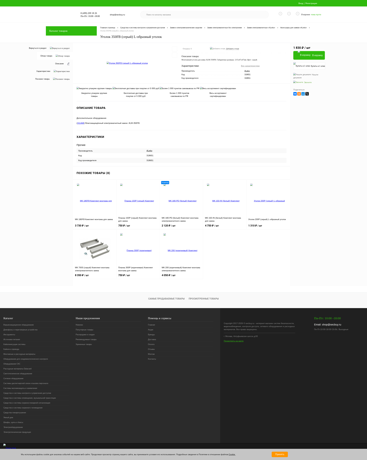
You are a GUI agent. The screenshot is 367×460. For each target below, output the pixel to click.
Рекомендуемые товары (86, 339)
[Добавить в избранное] (174, 48)
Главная (151, 325)
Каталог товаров (58, 30)
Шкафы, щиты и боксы (13, 422)
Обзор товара (46, 56)
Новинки (79, 325)
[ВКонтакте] (295, 94)
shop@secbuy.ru (331, 324)
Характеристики (43, 71)
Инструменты (9, 334)
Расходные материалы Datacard (17, 369)
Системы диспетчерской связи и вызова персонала (25, 383)
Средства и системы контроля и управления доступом (27, 393)
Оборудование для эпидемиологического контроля (25, 359)
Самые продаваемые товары (166, 298)
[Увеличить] (127, 63)
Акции (150, 330)
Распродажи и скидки (85, 334)
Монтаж (151, 354)
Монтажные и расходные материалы (19, 354)
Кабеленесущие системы (14, 344)
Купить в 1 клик (318, 66)
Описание (59, 64)
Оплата (151, 344)
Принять (279, 454)
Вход (300, 3)
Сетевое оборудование (13, 378)
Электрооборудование (13, 427)
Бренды (151, 334)
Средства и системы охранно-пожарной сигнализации (26, 403)
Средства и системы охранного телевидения (22, 408)
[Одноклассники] (299, 94)
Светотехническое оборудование (17, 374)
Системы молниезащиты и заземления (20, 388)
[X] (307, 94)
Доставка (152, 339)
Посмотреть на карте (234, 341)
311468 (80, 123)
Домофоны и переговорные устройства (20, 330)
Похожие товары (42, 79)
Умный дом (8, 417)
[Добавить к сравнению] (174, 55)
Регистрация (311, 3)
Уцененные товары (84, 344)
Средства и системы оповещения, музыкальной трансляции (29, 398)
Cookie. (232, 454)
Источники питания (11, 339)
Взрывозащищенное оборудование (18, 325)
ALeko (247, 71)
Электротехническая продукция (17, 432)
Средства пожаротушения (14, 413)
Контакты (152, 359)
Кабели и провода (11, 349)
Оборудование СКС (11, 364)
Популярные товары (84, 330)
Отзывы (151, 349)
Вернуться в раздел (37, 48)
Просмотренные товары (204, 298)
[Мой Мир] (303, 94)
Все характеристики (250, 66)
